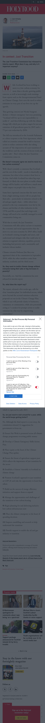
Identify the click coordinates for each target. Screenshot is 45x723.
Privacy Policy (34, 403)
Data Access (22, 403)
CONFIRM (13, 396)
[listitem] (22, 357)
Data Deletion (10, 403)
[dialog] (22, 361)
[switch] (37, 362)
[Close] (41, 320)
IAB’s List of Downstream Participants (25, 350)
